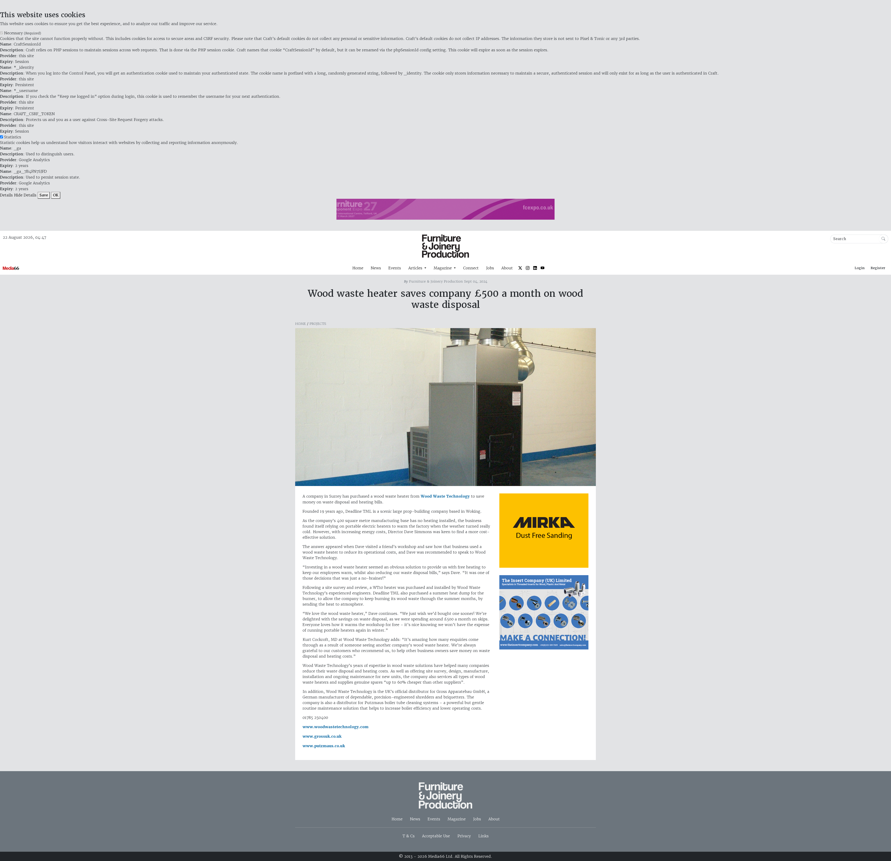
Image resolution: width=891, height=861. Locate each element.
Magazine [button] (443, 268)
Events (394, 268)
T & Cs (409, 836)
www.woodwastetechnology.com (335, 726)
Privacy (464, 836)
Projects (318, 324)
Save (43, 195)
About (507, 268)
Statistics (12, 137)
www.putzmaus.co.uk (324, 746)
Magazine (457, 819)
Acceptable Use (436, 836)
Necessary (22, 33)
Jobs (490, 268)
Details (6, 195)
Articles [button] (415, 268)
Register (878, 268)
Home (357, 268)
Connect (471, 268)
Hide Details (25, 195)
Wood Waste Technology (445, 496)
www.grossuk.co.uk (323, 736)
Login (860, 268)
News (376, 268)
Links (483, 836)
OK (55, 195)
